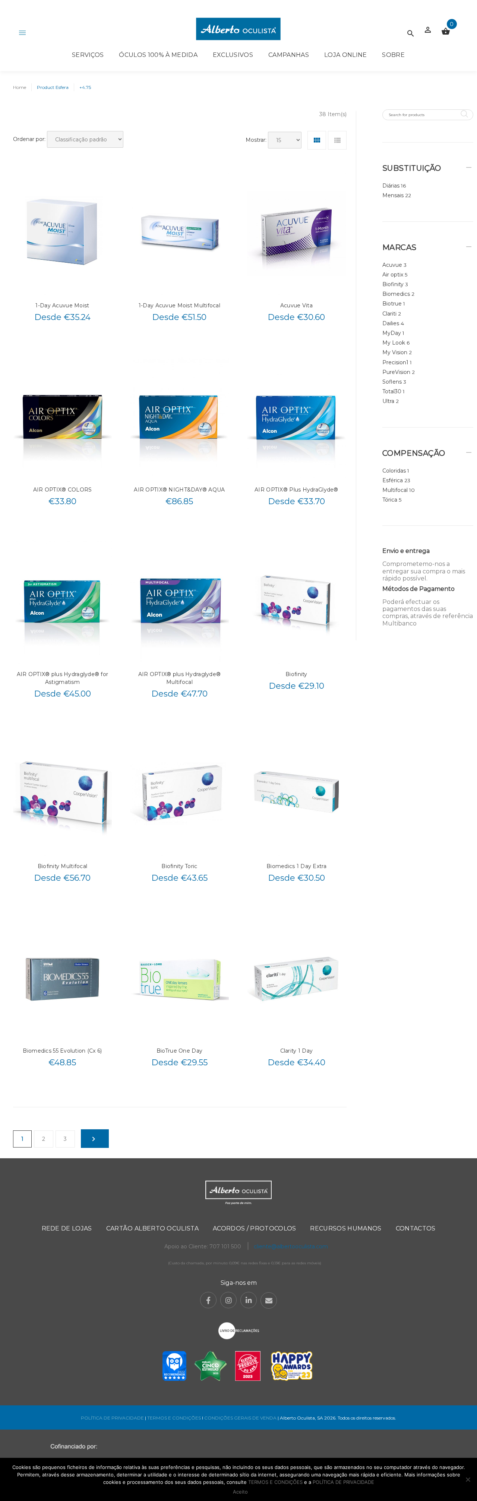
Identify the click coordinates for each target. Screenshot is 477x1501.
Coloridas (394, 470)
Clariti (389, 313)
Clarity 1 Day (296, 1050)
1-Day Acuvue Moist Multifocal (179, 305)
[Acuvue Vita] (296, 233)
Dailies (390, 323)
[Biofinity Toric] (179, 794)
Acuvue (392, 265)
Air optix (392, 274)
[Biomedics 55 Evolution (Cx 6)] (62, 978)
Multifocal (395, 490)
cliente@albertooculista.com (291, 1246)
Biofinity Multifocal (63, 866)
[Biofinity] (296, 601)
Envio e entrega (406, 550)
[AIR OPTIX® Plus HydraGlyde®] (296, 417)
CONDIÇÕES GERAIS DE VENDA (241, 1418)
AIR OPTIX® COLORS (62, 489)
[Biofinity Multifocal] (62, 794)
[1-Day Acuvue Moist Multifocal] (179, 233)
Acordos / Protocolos (254, 1228)
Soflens (392, 381)
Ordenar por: (29, 139)
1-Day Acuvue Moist (62, 305)
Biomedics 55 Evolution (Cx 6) (62, 1050)
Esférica (392, 480)
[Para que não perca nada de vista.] (238, 28)
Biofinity (296, 674)
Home (19, 87)
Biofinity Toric (179, 866)
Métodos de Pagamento (418, 588)
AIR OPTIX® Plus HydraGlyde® (296, 489)
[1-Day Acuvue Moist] (62, 233)
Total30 (391, 391)
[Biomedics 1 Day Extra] (296, 794)
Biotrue (392, 303)
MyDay (391, 333)
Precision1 (395, 362)
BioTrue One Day (179, 1050)
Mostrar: (256, 140)
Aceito (240, 1492)
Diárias (390, 185)
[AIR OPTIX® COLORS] (62, 417)
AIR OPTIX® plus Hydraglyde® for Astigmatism (62, 678)
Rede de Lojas (67, 1228)
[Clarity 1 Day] (296, 978)
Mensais (393, 195)
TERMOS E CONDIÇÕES (174, 1418)
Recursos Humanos (345, 1228)
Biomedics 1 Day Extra (296, 866)
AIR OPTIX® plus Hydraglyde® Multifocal (179, 678)
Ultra (388, 401)
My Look (393, 342)
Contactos (416, 1228)
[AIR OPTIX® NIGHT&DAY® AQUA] (179, 417)
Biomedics (396, 294)
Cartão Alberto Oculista (152, 1228)
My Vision (394, 352)
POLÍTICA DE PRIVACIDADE (112, 1418)
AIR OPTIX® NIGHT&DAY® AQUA (179, 489)
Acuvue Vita (296, 305)
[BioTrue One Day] (179, 978)
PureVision (396, 372)
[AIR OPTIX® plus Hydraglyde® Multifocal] (179, 601)
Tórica (389, 499)
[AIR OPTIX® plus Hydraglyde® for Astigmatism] (62, 601)
